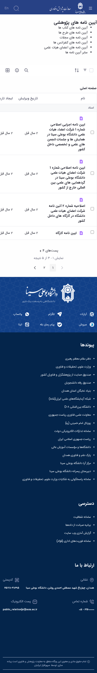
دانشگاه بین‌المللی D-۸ (78, 407)
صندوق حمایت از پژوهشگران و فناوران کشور (66, 374)
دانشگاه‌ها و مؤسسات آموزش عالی (71, 447)
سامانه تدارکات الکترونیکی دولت (72, 431)
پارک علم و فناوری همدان (76, 455)
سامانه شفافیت (82, 517)
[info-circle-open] (17, 70)
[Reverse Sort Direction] (77, 70)
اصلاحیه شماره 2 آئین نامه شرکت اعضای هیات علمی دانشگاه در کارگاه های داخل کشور (66, 213)
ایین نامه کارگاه (66, 233)
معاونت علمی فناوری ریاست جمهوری (69, 415)
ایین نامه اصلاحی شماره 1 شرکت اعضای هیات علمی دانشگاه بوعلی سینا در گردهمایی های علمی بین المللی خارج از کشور (67, 177)
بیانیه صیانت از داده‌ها (78, 525)
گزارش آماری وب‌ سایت (77, 533)
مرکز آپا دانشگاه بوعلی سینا (75, 463)
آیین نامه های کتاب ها (73, 28)
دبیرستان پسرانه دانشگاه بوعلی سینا (70, 471)
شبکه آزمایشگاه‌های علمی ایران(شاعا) (70, 399)
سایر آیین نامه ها (76, 52)
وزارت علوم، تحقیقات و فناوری (73, 366)
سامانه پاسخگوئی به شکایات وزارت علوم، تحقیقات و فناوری (56, 479)
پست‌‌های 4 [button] (47, 251)
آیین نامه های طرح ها (73, 33)
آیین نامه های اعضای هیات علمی (66, 47)
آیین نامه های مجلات (74, 38)
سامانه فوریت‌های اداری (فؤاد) (74, 541)
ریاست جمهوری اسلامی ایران (74, 439)
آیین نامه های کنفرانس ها (70, 43)
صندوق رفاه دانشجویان (78, 382)
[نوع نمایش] (7, 70)
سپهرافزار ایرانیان (42, 665)
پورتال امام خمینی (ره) (78, 423)
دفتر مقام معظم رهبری (78, 358)
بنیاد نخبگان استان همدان (76, 391)
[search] (26, 70)
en (6, 8)
